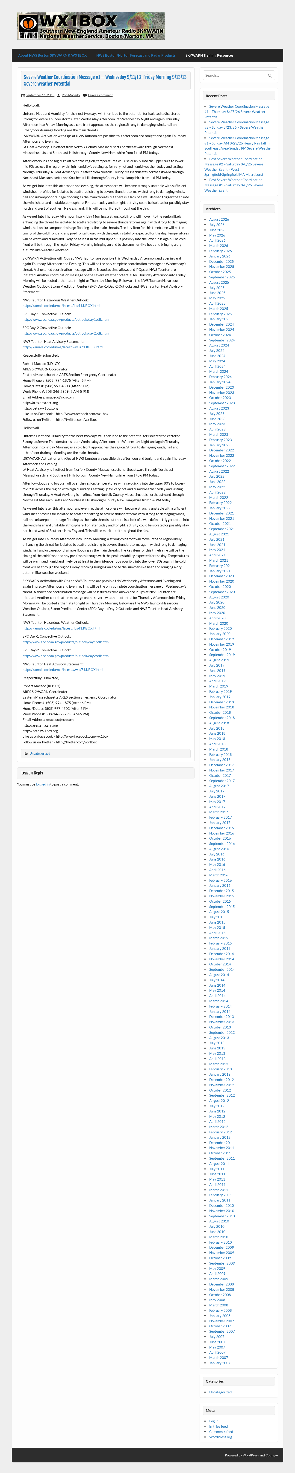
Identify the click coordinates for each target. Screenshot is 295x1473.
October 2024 (220, 335)
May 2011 (217, 1179)
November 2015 (221, 896)
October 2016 (220, 838)
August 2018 (219, 723)
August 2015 (219, 912)
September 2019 (222, 655)
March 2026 (218, 245)
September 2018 (222, 718)
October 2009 (220, 1258)
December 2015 (221, 891)
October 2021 (220, 523)
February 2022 (220, 502)
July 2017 (216, 791)
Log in (213, 1421)
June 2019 (217, 670)
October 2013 (220, 1027)
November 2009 (221, 1253)
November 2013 (221, 1022)
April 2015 (217, 933)
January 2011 (219, 1200)
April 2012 (217, 1121)
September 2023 (222, 403)
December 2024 (221, 324)
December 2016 (221, 828)
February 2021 (220, 565)
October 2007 (220, 1326)
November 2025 (221, 266)
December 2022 (221, 450)
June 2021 (217, 545)
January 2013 (219, 1074)
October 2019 (220, 649)
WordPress (251, 1455)
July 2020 (216, 602)
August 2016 (219, 849)
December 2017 (221, 765)
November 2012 (221, 1085)
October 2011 (220, 1153)
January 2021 (219, 571)
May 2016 (217, 864)
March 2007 (218, 1357)
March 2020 (218, 623)
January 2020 (219, 634)
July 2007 (216, 1336)
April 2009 (217, 1273)
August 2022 (219, 471)
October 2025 (220, 272)
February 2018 (220, 754)
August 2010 (219, 1221)
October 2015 (220, 901)
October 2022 (220, 461)
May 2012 (217, 1116)
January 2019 (219, 697)
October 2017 (220, 775)
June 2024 (217, 356)
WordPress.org (220, 1437)
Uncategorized (40, 753)
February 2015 (220, 943)
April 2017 (217, 807)
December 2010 (221, 1205)
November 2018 (221, 707)
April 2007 (217, 1352)
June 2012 (217, 1111)
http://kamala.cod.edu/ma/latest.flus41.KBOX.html (61, 305)
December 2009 (221, 1247)
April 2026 (217, 240)
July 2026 (216, 224)
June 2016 (217, 859)
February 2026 (220, 251)
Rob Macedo (71, 95)
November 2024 (221, 329)
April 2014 (217, 996)
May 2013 (217, 1053)
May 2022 (217, 487)
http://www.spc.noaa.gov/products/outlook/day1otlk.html (66, 319)
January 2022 (219, 508)
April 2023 (217, 429)
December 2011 (221, 1143)
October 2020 (220, 586)
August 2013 (219, 1038)
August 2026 (219, 219)
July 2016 (216, 854)
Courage (272, 1455)
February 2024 (220, 377)
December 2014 (221, 954)
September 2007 (222, 1331)
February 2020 (220, 628)
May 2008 (217, 1300)
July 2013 (216, 1043)
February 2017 (220, 817)
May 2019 (217, 676)
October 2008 (220, 1295)
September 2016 (222, 843)
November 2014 (221, 959)
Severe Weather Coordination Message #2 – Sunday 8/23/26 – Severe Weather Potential (236, 127)
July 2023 (216, 413)
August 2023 (219, 408)
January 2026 (219, 256)
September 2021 (222, 529)
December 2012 (221, 1079)
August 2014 (219, 975)
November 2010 (221, 1211)
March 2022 (218, 497)
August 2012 (219, 1100)
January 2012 (219, 1137)
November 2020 (221, 581)
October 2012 (220, 1090)
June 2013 (217, 1048)
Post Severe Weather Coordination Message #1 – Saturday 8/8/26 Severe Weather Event (233, 185)
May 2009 (217, 1268)
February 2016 (220, 880)
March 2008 (218, 1305)
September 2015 (222, 906)
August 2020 (219, 597)
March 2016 (218, 875)
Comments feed (221, 1432)
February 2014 (220, 1006)
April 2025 (217, 303)
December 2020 (221, 576)
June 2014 (217, 985)
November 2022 (221, 455)
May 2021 (217, 550)
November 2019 (221, 644)
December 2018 (221, 702)
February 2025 (220, 314)
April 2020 (217, 618)
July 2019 (216, 665)
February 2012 (220, 1132)
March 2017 (218, 812)
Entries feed (218, 1426)
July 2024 (216, 350)
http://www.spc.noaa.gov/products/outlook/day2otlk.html (66, 333)
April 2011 (217, 1184)
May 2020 (217, 613)
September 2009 (222, 1263)
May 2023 (217, 424)
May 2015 (217, 927)
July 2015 (216, 917)
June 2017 (217, 796)
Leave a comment (100, 95)
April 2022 (217, 492)
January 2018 (219, 759)
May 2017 (217, 802)
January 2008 (219, 1316)
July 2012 (216, 1106)
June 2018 (217, 733)
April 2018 (217, 744)
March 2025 (218, 308)
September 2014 (222, 969)
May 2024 (217, 361)
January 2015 (219, 948)
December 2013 (221, 1016)
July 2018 (216, 728)
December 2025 (221, 261)
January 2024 (219, 382)
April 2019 (217, 681)
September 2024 (222, 340)
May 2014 (217, 990)
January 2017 (219, 822)
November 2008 (221, 1289)
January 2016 (219, 885)
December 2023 (221, 387)
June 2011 (217, 1174)
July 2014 (216, 980)
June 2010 (217, 1232)
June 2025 (217, 293)
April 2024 (217, 366)
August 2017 (219, 786)
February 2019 (220, 691)
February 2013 (220, 1069)
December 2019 (221, 639)
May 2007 (217, 1347)
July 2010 (216, 1226)
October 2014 (220, 964)
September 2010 (222, 1216)
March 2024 (218, 371)
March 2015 (218, 938)
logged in (43, 784)
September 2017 (222, 781)
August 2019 (219, 660)
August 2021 (219, 534)
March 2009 (218, 1279)
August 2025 (219, 282)
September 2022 (222, 466)
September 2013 (222, 1032)
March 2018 (218, 749)
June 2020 (217, 607)
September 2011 (222, 1158)
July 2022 (216, 476)
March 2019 (218, 686)
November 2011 (221, 1148)
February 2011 (220, 1195)
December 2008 (221, 1284)
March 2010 (218, 1237)
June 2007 (217, 1342)
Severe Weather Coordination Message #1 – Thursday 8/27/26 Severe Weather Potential (236, 111)
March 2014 (218, 1001)
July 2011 (216, 1169)
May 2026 (217, 235)
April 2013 (217, 1059)
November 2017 (221, 770)
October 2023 (220, 398)
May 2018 (217, 738)
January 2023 (219, 445)
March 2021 (218, 560)
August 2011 (219, 1163)
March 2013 (218, 1064)
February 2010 (220, 1242)
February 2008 (220, 1310)
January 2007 (219, 1363)
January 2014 (219, 1011)
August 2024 (219, 345)
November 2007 (221, 1321)
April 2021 (217, 555)
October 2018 (220, 712)
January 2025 (219, 319)
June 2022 (217, 481)
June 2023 (217, 419)
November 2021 (221, 518)
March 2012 (218, 1127)
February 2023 (220, 440)
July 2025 (216, 288)
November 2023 (221, 392)
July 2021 (216, 539)
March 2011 (218, 1190)
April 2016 (217, 870)
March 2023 (218, 434)
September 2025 (222, 277)
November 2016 (221, 833)
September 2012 (222, 1095)
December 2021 (221, 513)
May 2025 (217, 298)
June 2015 (217, 922)
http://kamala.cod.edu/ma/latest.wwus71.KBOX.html (63, 347)
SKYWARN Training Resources (209, 55)
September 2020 (222, 592)
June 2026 (217, 230)
